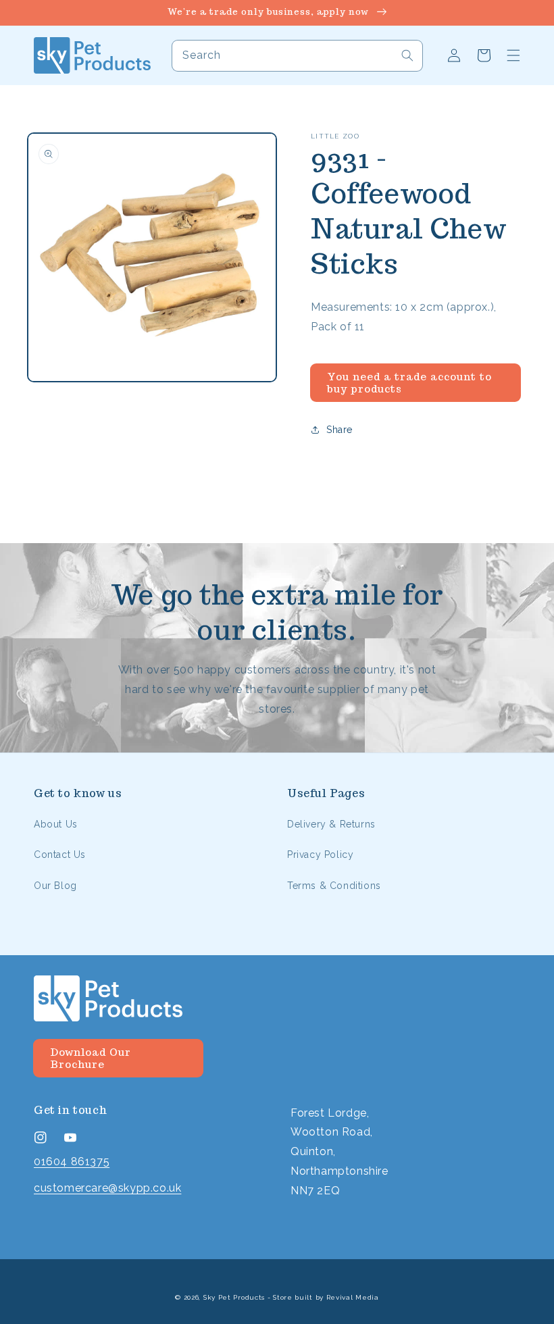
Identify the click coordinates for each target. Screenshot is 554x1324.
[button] (513, 55)
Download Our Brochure (90, 1058)
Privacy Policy (320, 854)
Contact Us (60, 854)
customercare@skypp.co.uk (107, 1187)
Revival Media (352, 1297)
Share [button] (339, 429)
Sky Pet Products (234, 1297)
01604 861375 (71, 1161)
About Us (56, 824)
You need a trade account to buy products (409, 382)
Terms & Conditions (334, 885)
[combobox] (297, 56)
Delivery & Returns (331, 824)
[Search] (407, 55)
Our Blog (55, 885)
